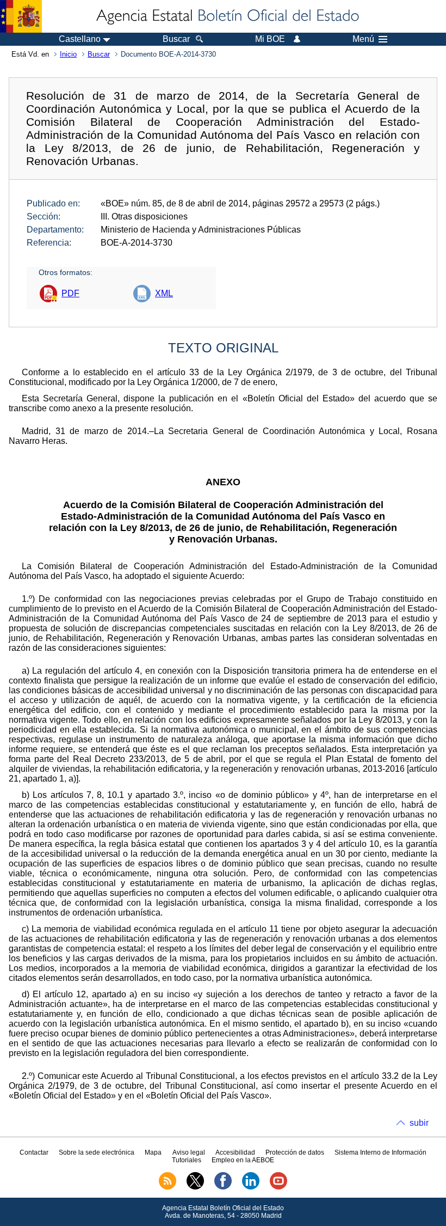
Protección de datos (294, 1152)
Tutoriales (186, 1160)
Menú (363, 39)
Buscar (99, 54)
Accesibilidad (235, 1152)
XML (164, 293)
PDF (70, 293)
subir (419, 1122)
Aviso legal (188, 1152)
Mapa (153, 1152)
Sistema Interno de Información (380, 1152)
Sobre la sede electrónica (96, 1152)
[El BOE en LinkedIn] (250, 1187)
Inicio (68, 54)
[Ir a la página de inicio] (227, 16)
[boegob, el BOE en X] (195, 1187)
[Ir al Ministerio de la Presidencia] (21, 16)
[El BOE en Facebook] (223, 1187)
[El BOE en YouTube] (278, 1187)
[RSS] (167, 1187)
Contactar (34, 1152)
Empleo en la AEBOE (243, 1160)
